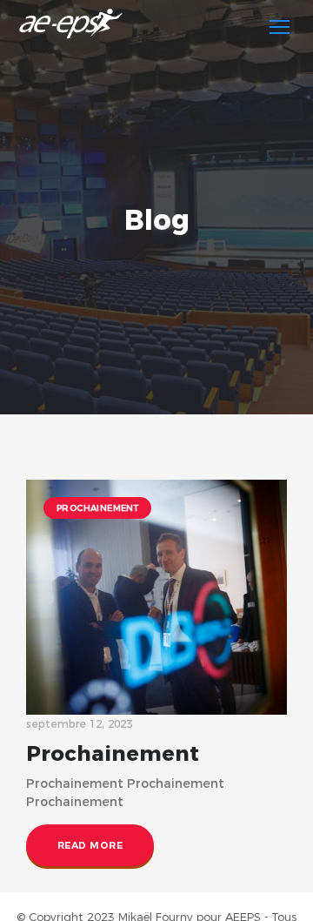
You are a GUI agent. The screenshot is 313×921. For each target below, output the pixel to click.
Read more (90, 845)
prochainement (97, 508)
